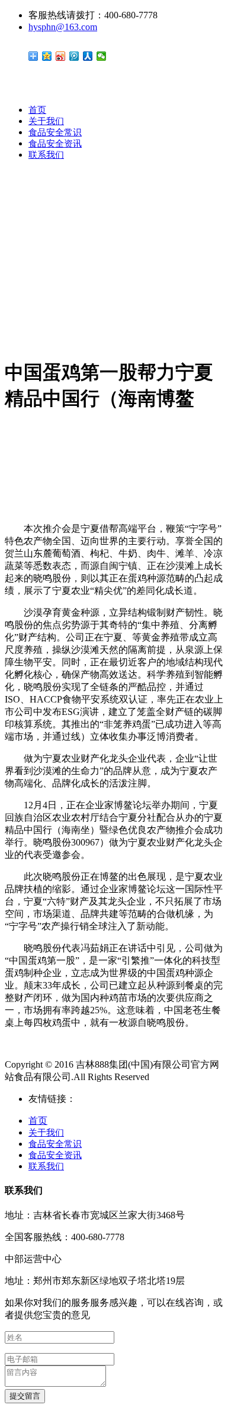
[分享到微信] (102, 56)
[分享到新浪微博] (61, 56)
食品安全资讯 (55, 143)
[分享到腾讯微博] (74, 56)
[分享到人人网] (88, 56)
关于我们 (46, 121)
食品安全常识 (55, 132)
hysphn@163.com (62, 27)
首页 (37, 110)
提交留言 (24, 1395)
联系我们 (46, 155)
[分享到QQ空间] (47, 56)
